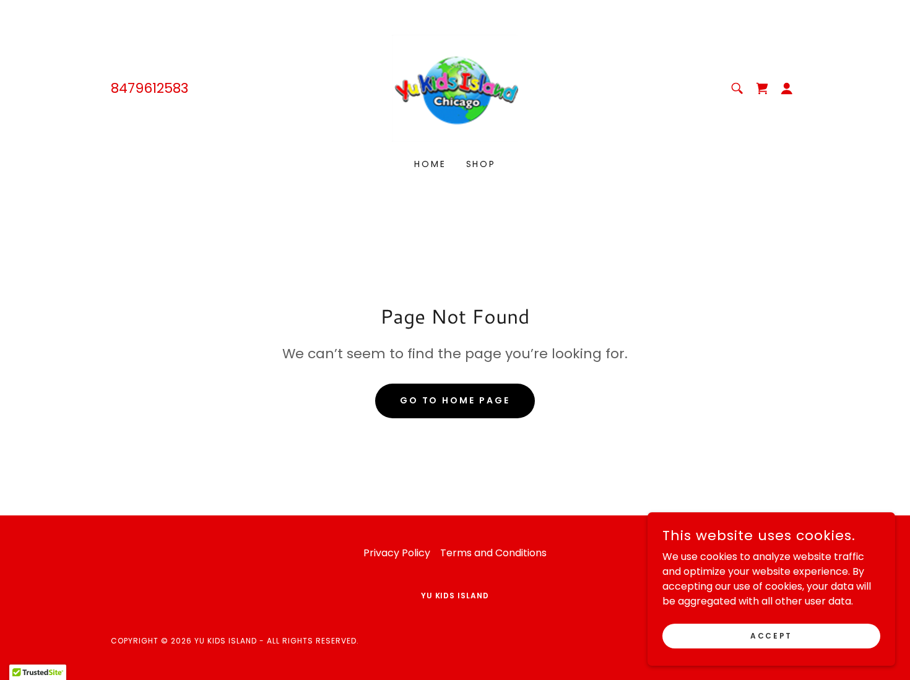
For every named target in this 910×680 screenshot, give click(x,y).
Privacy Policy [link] (396, 553)
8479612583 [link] (149, 88)
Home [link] (430, 164)
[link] (455, 87)
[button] (786, 88)
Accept (771, 635)
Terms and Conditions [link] (493, 553)
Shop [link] (481, 164)
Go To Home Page (455, 400)
